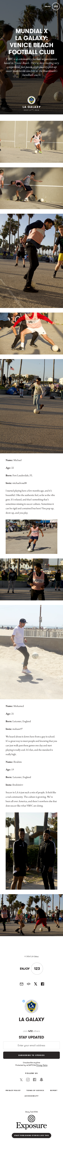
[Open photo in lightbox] (31, 142)
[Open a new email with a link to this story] (22, 984)
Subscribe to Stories (31, 1055)
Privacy (39, 1065)
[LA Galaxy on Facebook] (34, 1079)
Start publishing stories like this (31, 1135)
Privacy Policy (13, 1090)
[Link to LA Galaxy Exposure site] (31, 100)
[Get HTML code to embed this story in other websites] (29, 984)
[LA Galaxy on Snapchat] (41, 1080)
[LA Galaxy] (31, 1006)
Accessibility (32, 1096)
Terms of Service (35, 1090)
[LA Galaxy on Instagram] (28, 1080)
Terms (45, 1065)
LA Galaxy (32, 107)
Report (53, 1090)
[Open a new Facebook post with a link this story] (43, 984)
